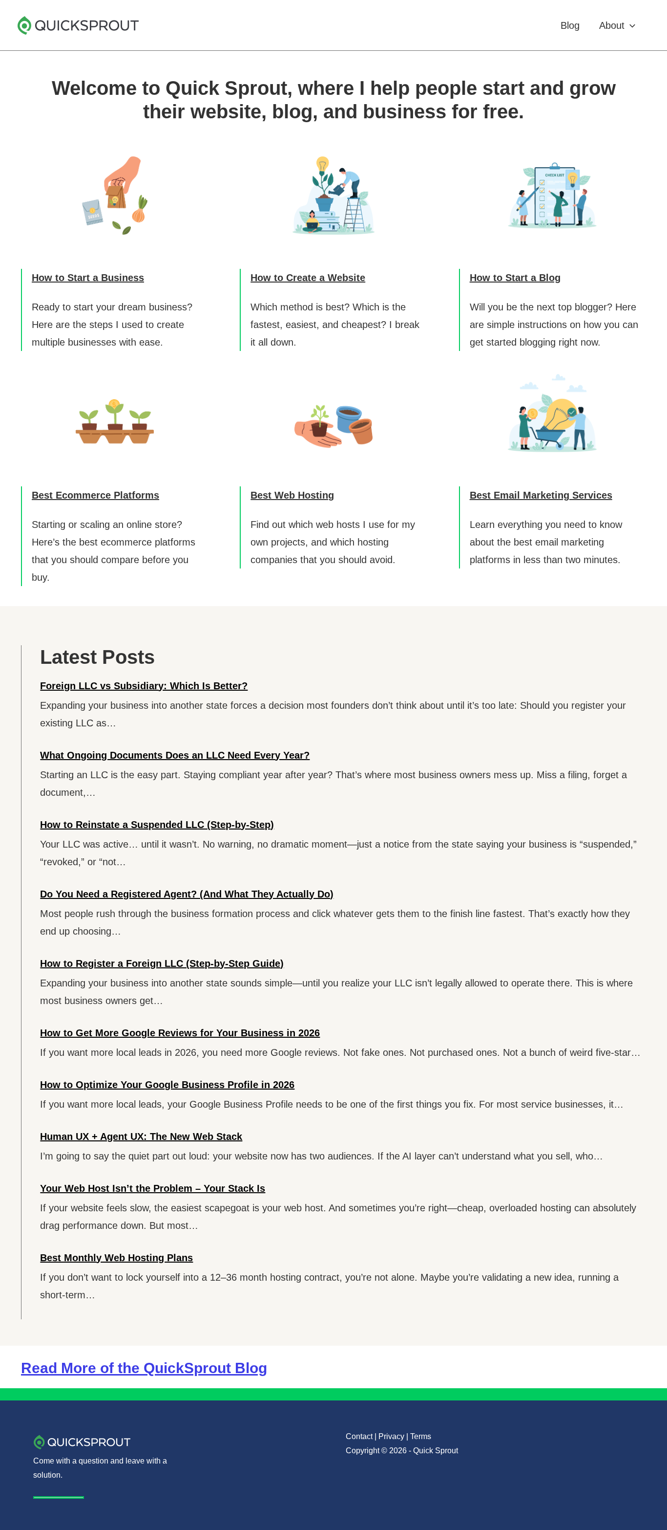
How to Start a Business (88, 277)
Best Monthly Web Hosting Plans (116, 1257)
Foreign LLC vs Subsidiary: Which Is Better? (144, 685)
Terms (420, 1436)
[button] (630, 25)
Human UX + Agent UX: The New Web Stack (141, 1136)
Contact (359, 1436)
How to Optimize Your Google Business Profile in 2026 (167, 1084)
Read (144, 1368)
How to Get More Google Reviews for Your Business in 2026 (180, 1032)
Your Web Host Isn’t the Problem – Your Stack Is (152, 1188)
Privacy (391, 1436)
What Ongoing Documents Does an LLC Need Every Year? (175, 755)
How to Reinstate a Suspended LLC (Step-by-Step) (157, 824)
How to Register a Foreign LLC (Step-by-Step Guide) (162, 963)
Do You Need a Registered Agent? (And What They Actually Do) (187, 894)
